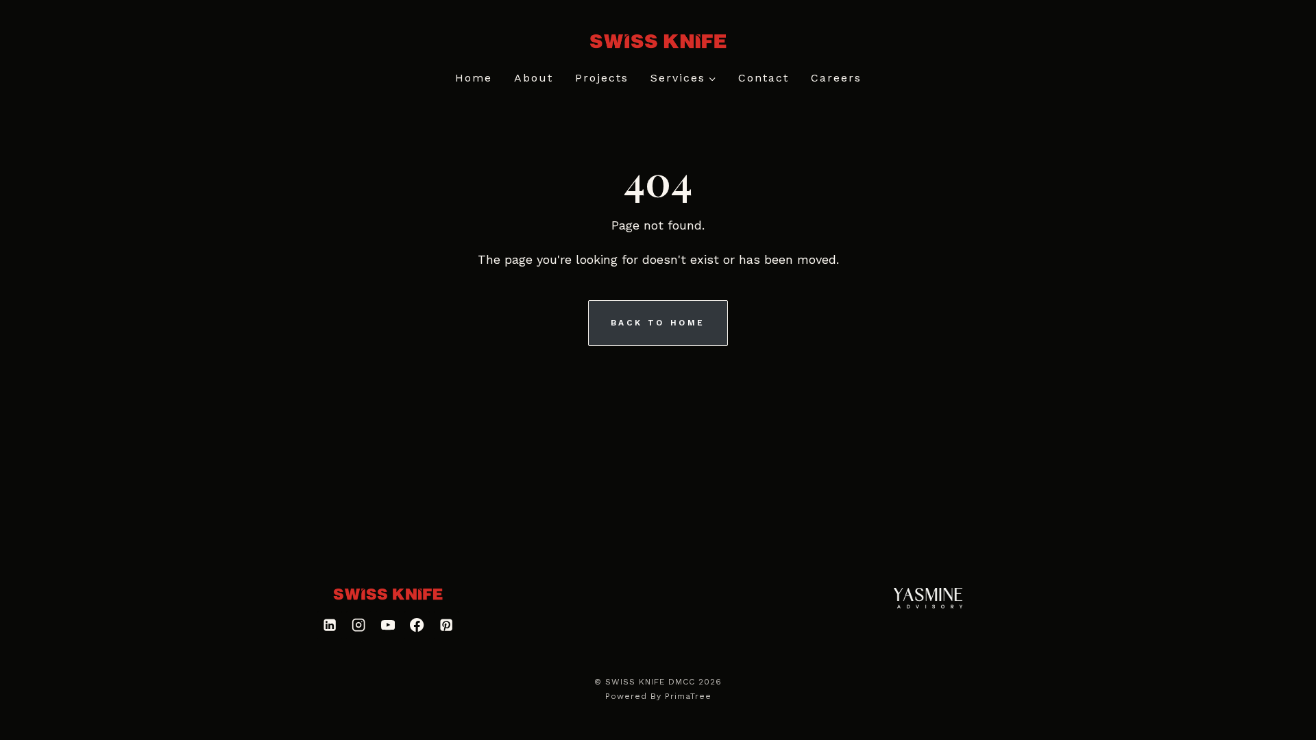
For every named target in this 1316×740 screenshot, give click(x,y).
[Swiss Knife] (388, 594)
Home (473, 77)
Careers (836, 77)
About (533, 77)
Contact (763, 77)
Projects (602, 77)
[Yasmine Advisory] (928, 598)
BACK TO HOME (658, 323)
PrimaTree (688, 696)
